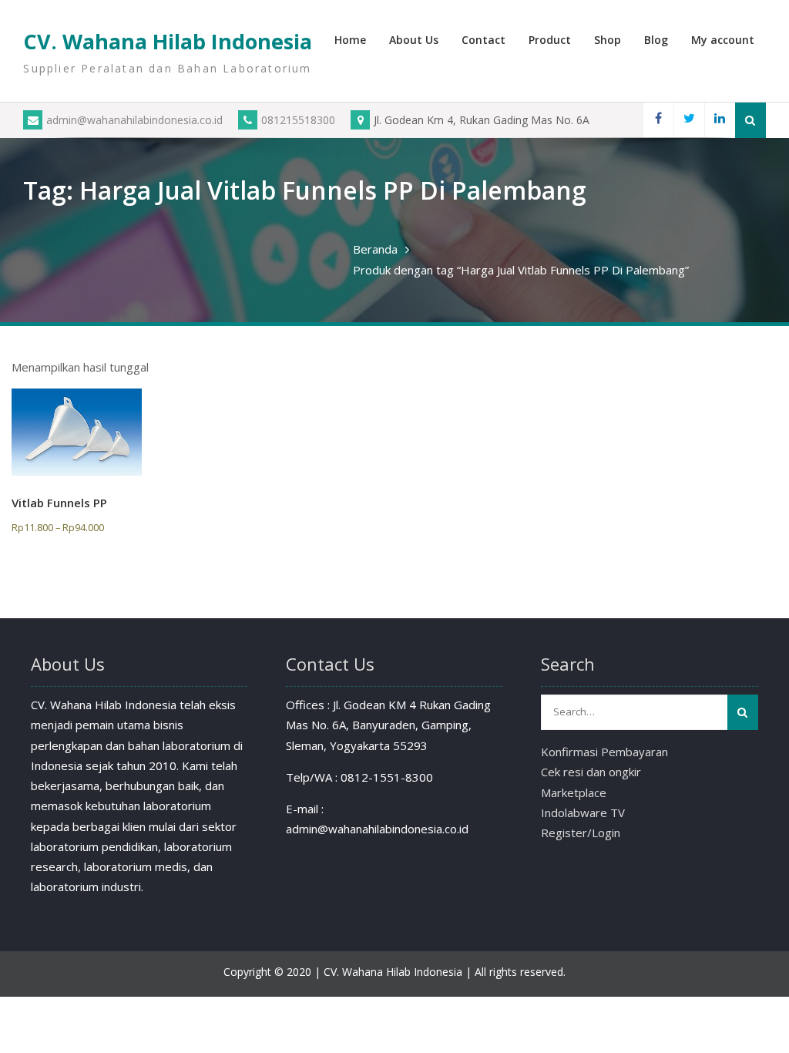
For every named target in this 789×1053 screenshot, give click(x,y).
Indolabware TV (583, 812)
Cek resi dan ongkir (591, 771)
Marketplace (573, 792)
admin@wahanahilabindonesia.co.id (134, 120)
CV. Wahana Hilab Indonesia (167, 41)
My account (722, 39)
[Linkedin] (719, 120)
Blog (656, 39)
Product (550, 39)
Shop (607, 39)
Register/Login (580, 832)
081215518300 (298, 120)
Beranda (375, 249)
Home (350, 39)
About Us (413, 39)
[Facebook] (658, 120)
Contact (483, 39)
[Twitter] (688, 120)
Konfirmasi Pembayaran (604, 751)
